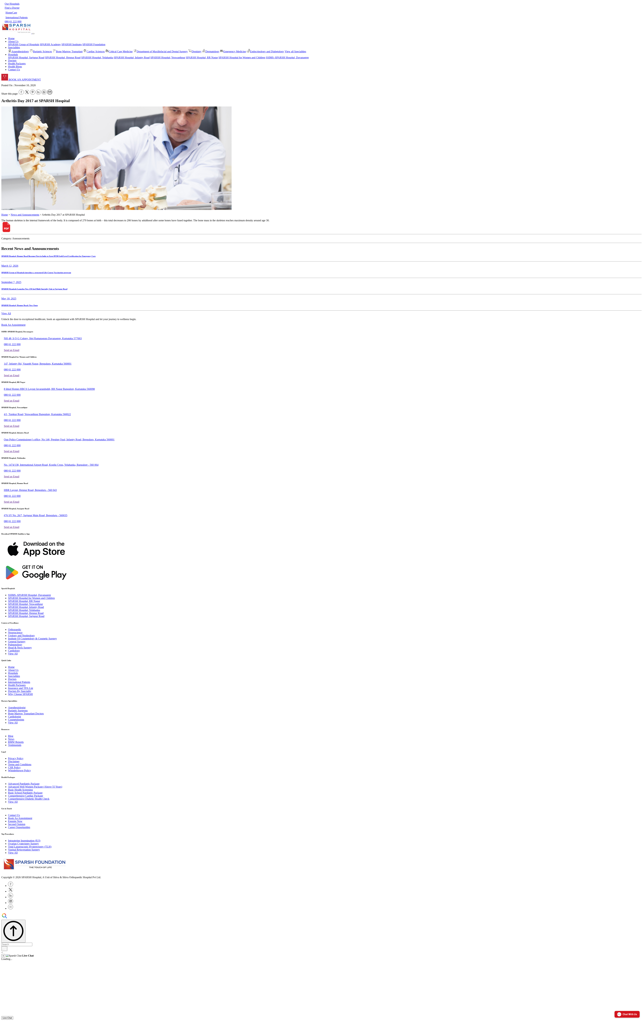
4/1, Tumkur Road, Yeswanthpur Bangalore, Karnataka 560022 (37, 414)
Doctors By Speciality (19, 691)
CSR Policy (14, 767)
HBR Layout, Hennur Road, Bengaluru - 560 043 (30, 490)
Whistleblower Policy (19, 770)
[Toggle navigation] (33, 33)
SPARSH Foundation (93, 44)
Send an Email (11, 350)
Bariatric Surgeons (18, 710)
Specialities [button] (14, 47)
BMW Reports (16, 742)
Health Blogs (15, 66)
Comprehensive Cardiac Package (25, 795)
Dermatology (212, 51)
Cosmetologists (16, 719)
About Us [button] (13, 41)
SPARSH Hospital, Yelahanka (97, 57)
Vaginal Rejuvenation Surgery (24, 849)
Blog (10, 736)
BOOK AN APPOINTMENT (24, 79)
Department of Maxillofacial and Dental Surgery (162, 51)
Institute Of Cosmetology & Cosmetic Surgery (32, 638)
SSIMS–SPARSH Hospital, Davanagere (287, 57)
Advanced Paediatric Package (24, 783)
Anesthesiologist (16, 707)
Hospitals (13, 673)
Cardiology (14, 650)
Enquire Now (15, 821)
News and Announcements (25, 214)
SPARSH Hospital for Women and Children (242, 57)
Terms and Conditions (19, 764)
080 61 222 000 (12, 344)
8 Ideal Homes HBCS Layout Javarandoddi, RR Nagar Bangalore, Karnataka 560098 (49, 389)
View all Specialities (295, 51)
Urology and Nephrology (21, 635)
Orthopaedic (14, 629)
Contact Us (14, 69)
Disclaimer (13, 761)
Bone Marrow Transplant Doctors (26, 713)
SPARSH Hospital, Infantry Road (132, 57)
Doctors (12, 60)
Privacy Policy (15, 758)
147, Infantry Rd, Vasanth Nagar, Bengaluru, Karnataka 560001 (38, 363)
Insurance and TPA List (20, 688)
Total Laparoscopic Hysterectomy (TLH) (29, 846)
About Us (13, 670)
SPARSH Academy (50, 44)
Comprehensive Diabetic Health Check (28, 798)
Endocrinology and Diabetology (267, 51)
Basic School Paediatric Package (25, 792)
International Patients (19, 682)
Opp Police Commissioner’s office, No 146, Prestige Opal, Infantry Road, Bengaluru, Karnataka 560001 (59, 439)
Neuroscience (15, 632)
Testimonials (14, 745)
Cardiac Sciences (96, 51)
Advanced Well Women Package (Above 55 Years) (35, 786)
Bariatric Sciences (42, 51)
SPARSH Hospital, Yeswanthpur (167, 57)
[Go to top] (13, 931)
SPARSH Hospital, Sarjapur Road (26, 57)
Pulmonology (15, 644)
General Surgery (16, 641)
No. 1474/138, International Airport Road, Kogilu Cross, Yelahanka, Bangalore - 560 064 (51, 464)
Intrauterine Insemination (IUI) (24, 840)
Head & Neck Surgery (20, 647)
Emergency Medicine (234, 51)
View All (6, 313)
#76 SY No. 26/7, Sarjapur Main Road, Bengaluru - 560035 (35, 515)
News (11, 739)
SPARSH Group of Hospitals (23, 44)
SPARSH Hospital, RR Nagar (202, 57)
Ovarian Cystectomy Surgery (23, 843)
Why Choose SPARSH (20, 694)
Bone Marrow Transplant (69, 51)
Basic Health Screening (20, 789)
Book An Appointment (13, 324)
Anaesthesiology (20, 51)
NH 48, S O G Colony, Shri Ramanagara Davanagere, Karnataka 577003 (43, 338)
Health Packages (17, 63)
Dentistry (196, 51)
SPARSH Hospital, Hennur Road (63, 57)
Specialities (14, 676)
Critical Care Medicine (121, 51)
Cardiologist (14, 716)
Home (11, 38)
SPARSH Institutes (71, 44)
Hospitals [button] (13, 54)
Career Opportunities (19, 827)
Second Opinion (16, 824)
